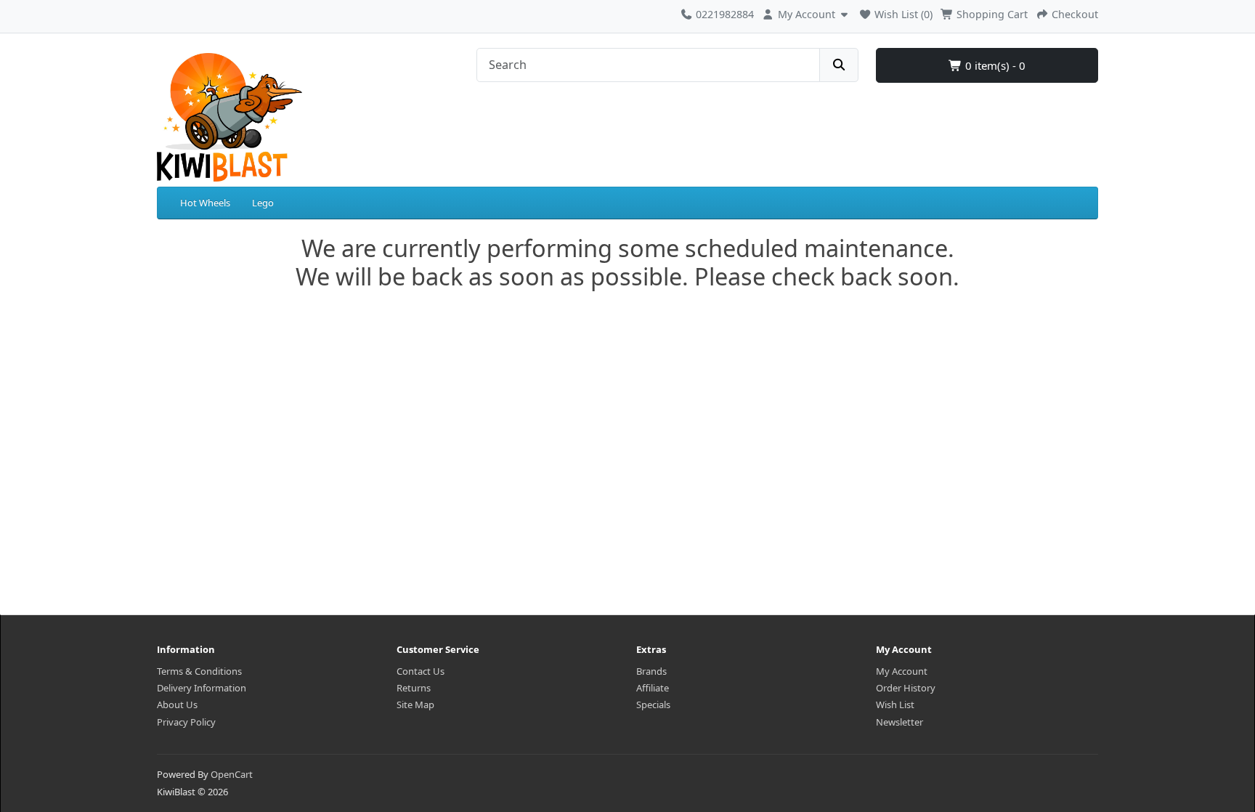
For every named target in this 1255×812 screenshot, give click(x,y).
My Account (901, 671)
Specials (653, 704)
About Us (177, 704)
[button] (806, 12)
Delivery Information (201, 687)
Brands (651, 671)
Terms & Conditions (199, 671)
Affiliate (652, 687)
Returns (414, 687)
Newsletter (899, 721)
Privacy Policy (186, 721)
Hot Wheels (205, 202)
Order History (905, 687)
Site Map (415, 704)
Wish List (895, 704)
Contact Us (420, 671)
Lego (263, 202)
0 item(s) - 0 (993, 65)
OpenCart (232, 774)
